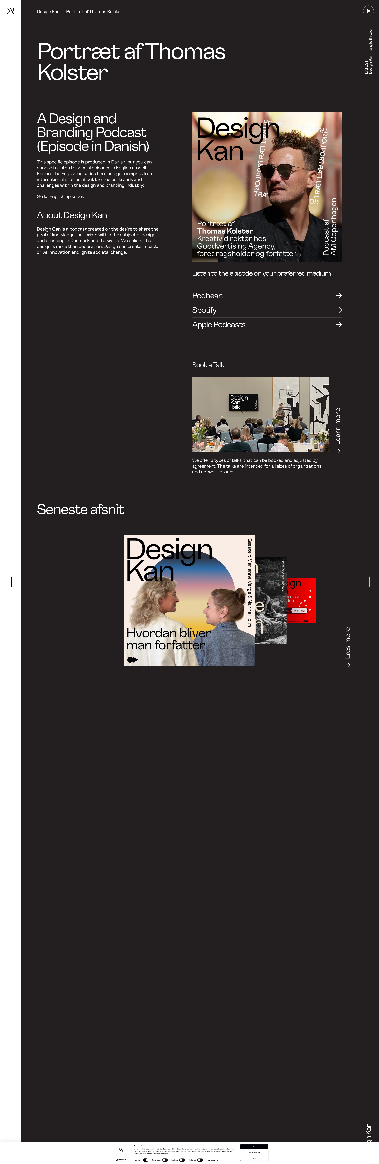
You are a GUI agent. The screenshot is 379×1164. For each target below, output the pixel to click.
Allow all (254, 1147)
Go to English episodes (60, 196)
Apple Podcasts (218, 324)
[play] (368, 11)
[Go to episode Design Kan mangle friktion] (243, 600)
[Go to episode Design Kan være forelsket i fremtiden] (293, 600)
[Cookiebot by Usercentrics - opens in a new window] (121, 1160)
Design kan (48, 11)
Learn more (337, 426)
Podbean (207, 295)
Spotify (204, 310)
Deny (254, 1158)
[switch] (165, 1160)
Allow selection (254, 1152)
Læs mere (348, 643)
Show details (210, 1160)
